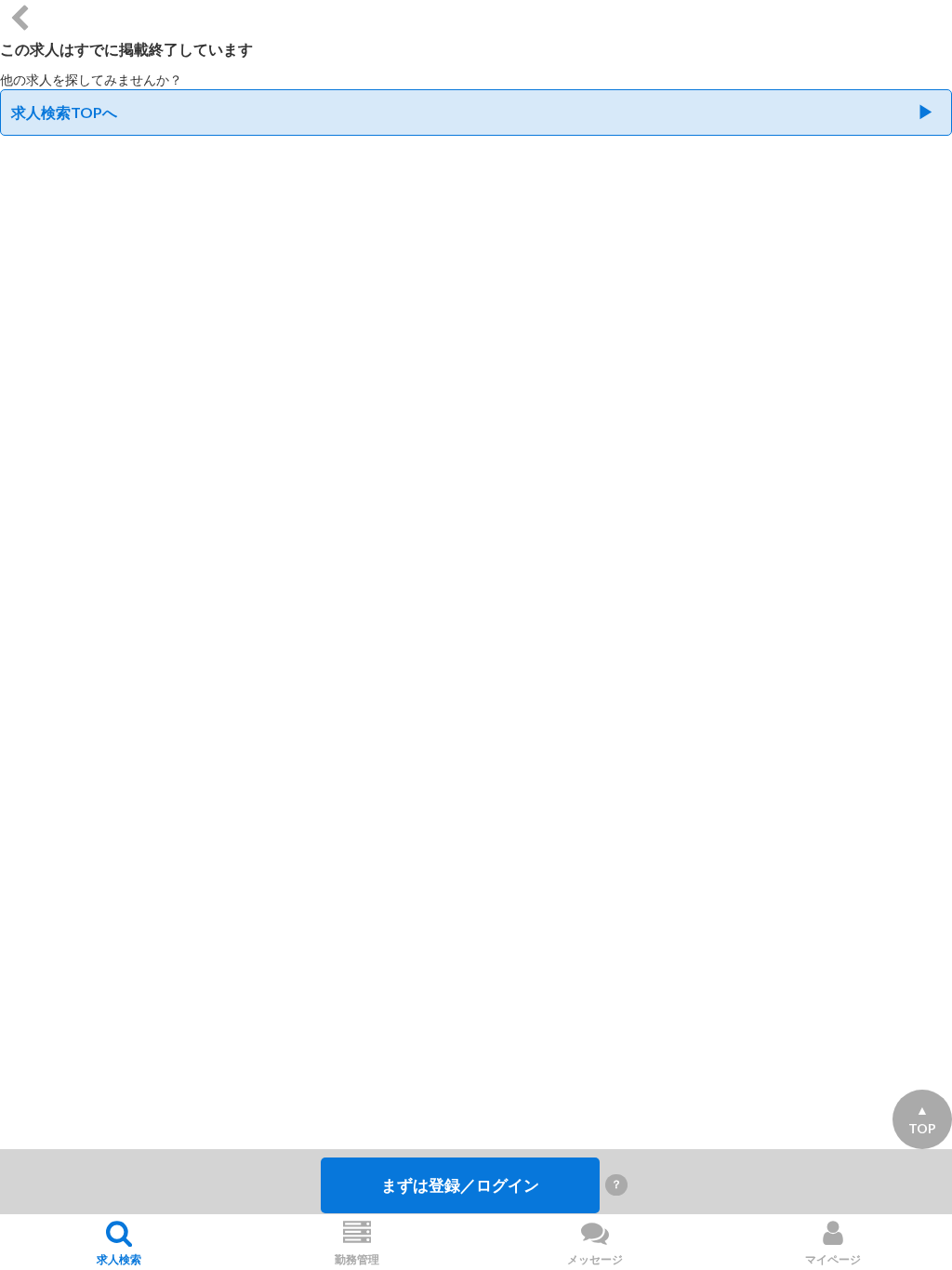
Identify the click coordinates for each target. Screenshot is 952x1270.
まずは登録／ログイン (460, 1185)
